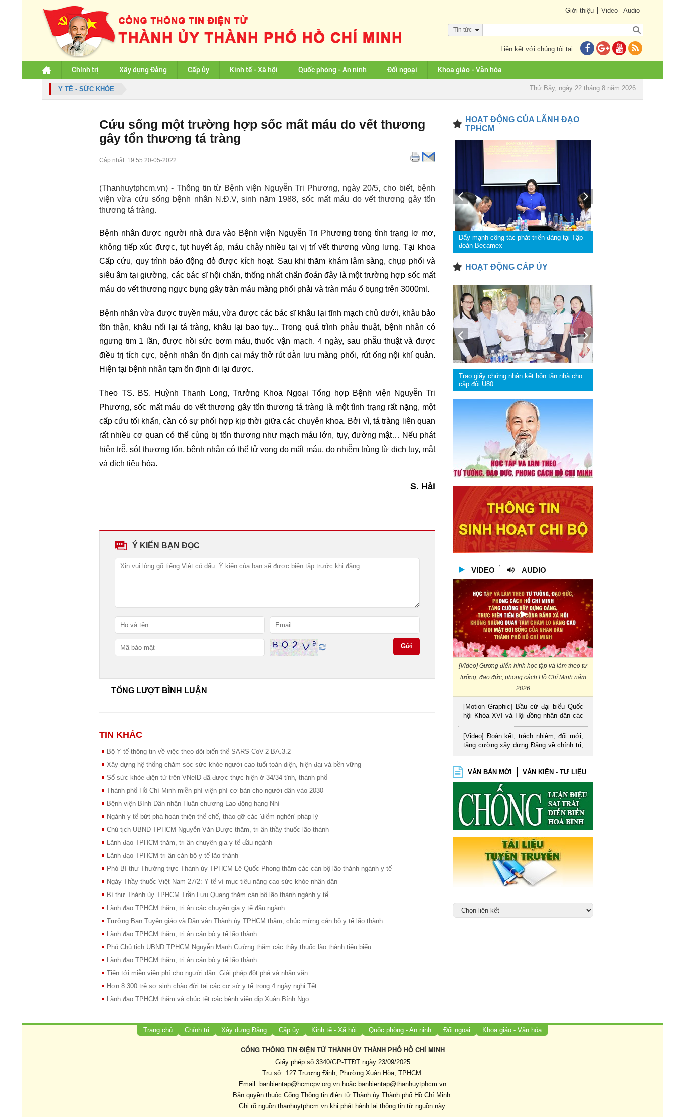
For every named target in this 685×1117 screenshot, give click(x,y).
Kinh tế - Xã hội (254, 70)
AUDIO (534, 570)
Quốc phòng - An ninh (332, 70)
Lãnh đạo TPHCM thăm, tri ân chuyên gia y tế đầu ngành (189, 842)
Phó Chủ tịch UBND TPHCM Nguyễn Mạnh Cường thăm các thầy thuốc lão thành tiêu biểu (239, 947)
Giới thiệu (579, 10)
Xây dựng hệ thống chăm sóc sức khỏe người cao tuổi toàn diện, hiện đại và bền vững (234, 764)
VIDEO (483, 570)
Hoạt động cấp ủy (506, 267)
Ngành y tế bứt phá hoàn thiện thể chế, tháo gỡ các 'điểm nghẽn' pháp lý (212, 816)
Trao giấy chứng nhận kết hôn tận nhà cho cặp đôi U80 (520, 380)
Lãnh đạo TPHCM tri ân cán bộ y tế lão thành (172, 855)
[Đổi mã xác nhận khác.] (322, 647)
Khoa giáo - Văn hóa (470, 70)
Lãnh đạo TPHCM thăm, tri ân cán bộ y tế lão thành (182, 934)
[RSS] (635, 49)
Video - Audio (620, 10)
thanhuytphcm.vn (303, 1106)
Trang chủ (158, 1030)
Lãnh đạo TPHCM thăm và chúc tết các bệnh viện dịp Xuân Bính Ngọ (208, 999)
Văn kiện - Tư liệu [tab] (554, 772)
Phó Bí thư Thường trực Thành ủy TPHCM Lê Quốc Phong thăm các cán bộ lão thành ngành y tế (249, 868)
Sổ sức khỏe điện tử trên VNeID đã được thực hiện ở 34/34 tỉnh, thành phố (217, 777)
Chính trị (85, 70)
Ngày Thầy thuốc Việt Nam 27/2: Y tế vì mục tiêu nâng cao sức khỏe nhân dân (222, 881)
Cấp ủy (198, 70)
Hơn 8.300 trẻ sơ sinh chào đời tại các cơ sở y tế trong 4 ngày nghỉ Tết (212, 986)
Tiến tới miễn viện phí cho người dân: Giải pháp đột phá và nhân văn (207, 973)
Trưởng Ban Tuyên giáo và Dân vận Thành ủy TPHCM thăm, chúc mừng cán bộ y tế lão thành (245, 921)
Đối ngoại (402, 70)
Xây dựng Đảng (143, 70)
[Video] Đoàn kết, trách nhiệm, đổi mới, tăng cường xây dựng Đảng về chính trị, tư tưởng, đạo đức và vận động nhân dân (523, 741)
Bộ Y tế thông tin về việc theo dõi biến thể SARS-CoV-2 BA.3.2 (199, 751)
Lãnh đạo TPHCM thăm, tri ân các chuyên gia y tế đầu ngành (196, 908)
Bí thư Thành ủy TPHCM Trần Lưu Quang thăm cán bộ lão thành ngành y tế (217, 895)
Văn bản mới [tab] (490, 772)
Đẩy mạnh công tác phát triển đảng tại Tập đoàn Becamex (521, 241)
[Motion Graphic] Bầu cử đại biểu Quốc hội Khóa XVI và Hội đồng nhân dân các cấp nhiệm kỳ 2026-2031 (523, 712)
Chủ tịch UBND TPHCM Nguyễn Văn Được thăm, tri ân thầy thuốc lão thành (218, 829)
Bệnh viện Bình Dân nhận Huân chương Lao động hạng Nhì (193, 803)
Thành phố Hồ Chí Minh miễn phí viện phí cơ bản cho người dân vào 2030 (215, 790)
